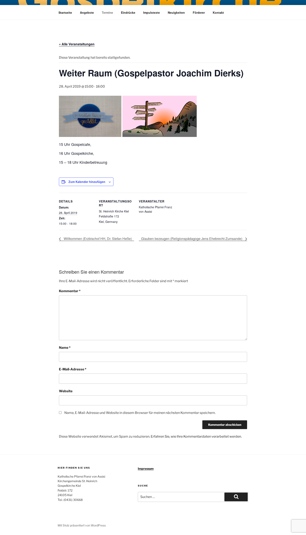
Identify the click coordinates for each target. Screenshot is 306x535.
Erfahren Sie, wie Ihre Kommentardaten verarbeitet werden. (196, 436)
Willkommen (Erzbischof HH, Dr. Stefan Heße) (97, 238)
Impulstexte (151, 12)
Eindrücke (128, 12)
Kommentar (70, 291)
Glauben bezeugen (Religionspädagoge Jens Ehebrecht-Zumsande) (192, 238)
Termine (107, 12)
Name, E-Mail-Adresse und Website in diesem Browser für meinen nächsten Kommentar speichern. (139, 413)
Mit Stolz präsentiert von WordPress (82, 525)
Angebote (87, 12)
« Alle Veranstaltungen (77, 44)
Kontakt (218, 12)
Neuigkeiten (176, 12)
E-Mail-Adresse (72, 369)
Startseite (65, 12)
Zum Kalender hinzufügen (86, 182)
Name (65, 348)
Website (65, 391)
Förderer (199, 12)
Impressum (146, 468)
